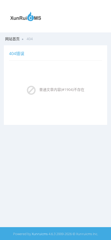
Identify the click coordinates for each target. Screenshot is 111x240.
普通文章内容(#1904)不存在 (61, 89)
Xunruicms (40, 234)
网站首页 (12, 38)
